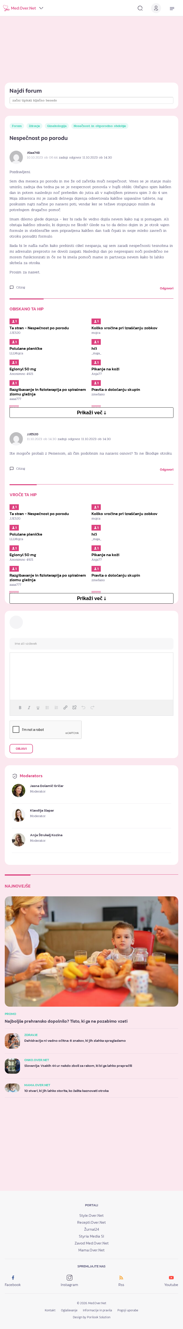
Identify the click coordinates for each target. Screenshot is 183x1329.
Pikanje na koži (105, 369)
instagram (69, 1284)
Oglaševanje (69, 1310)
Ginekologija (56, 125)
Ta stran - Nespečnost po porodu (39, 328)
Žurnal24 (91, 1229)
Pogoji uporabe (127, 1310)
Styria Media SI (91, 1236)
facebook (13, 1284)
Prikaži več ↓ (91, 412)
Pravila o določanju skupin (116, 389)
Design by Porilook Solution (91, 1317)
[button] (20, 707)
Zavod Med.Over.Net (92, 1243)
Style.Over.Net (91, 1215)
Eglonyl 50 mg (23, 369)
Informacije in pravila (97, 1310)
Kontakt (50, 1310)
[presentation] (20, 707)
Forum (17, 125)
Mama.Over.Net (91, 1250)
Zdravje (34, 125)
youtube (171, 1284)
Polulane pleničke (26, 348)
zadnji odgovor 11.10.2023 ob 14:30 (85, 157)
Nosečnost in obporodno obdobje (100, 125)
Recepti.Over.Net (91, 1222)
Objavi (21, 748)
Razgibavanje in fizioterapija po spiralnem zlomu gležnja (48, 391)
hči (94, 348)
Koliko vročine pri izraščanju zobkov (125, 328)
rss (121, 1284)
